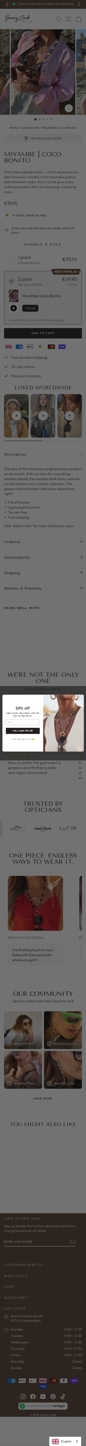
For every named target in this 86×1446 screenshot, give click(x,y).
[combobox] (65, 1441)
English (66, 1441)
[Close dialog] (81, 697)
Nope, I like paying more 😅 (22, 739)
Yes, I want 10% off (23, 731)
